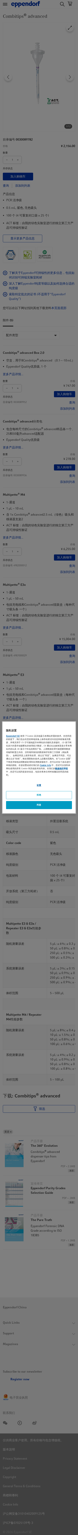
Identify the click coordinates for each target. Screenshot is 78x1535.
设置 (39, 785)
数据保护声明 (61, 768)
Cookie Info (45, 765)
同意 (39, 805)
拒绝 (39, 795)
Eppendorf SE (13, 736)
